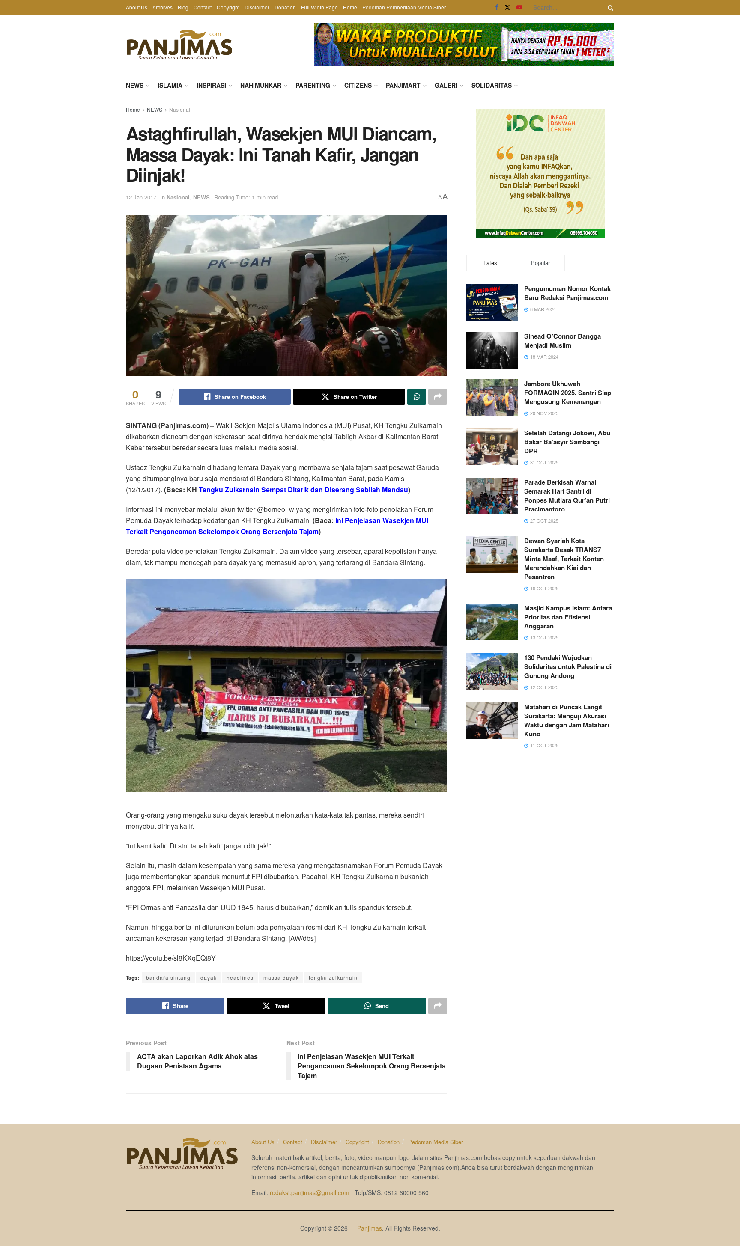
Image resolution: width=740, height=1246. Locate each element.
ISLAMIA (170, 85)
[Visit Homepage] (179, 44)
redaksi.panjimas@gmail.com (309, 1192)
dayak (208, 977)
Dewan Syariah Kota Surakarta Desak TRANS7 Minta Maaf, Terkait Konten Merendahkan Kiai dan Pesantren (564, 558)
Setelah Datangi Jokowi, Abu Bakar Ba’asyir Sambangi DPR (567, 441)
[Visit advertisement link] (464, 44)
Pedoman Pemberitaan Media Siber (404, 7)
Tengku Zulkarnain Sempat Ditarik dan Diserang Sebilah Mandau (303, 489)
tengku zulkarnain (333, 977)
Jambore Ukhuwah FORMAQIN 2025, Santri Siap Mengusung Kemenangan (567, 392)
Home (350, 7)
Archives (162, 7)
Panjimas (369, 1228)
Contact (203, 7)
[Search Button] (609, 7)
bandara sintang (168, 977)
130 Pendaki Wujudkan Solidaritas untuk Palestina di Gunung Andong (568, 666)
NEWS (134, 85)
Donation (285, 7)
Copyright (228, 7)
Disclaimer (257, 7)
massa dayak (281, 977)
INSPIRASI (211, 85)
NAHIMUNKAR (260, 85)
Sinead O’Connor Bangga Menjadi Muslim (562, 340)
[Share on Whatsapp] (416, 397)
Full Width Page (319, 7)
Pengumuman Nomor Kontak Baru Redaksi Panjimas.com (567, 293)
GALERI (446, 85)
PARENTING (312, 85)
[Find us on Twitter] (507, 7)
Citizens (358, 85)
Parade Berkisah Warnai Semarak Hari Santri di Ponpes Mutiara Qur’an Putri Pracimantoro (567, 495)
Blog (183, 7)
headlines (240, 977)
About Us (136, 7)
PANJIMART (403, 85)
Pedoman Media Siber (435, 1142)
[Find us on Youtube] (519, 7)
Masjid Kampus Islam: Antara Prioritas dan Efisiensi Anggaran (568, 616)
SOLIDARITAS (491, 85)
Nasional (179, 109)
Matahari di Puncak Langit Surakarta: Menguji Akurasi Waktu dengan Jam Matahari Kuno (566, 720)
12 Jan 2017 (141, 197)
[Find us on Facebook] (496, 7)
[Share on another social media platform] (437, 397)
